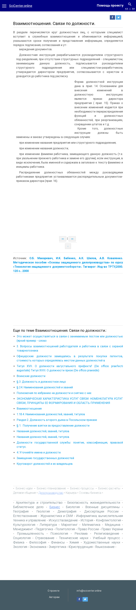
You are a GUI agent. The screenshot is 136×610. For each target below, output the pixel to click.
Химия (74, 542)
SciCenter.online (20, 6)
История (87, 520)
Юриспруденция (81, 547)
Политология (65, 529)
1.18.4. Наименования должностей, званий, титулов (51, 414)
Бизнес (54, 507)
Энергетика (57, 547)
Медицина (112, 524)
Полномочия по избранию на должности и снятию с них (54, 393)
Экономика (38, 547)
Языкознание (105, 547)
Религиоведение (106, 533)
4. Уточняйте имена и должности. (39, 452)
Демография (67, 511)
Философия (37, 542)
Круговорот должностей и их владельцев (45, 463)
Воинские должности (31, 376)
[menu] (4, 5)
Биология (73, 507)
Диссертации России (101, 511)
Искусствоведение (63, 520)
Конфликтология (108, 520)
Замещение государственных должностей (45, 458)
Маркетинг (69, 524)
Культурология (24, 524)
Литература (48, 524)
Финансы (58, 542)
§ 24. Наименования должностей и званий (45, 387)
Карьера (71, 492)
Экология (20, 547)
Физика (18, 542)
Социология (22, 538)
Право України (112, 529)
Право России (88, 529)
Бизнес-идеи (24, 488)
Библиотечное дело (28, 507)
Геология (43, 511)
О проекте (54, 590)
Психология (59, 533)
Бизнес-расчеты (109, 488)
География (21, 511)
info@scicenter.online (89, 590)
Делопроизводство (50, 492)
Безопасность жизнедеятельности (93, 502)
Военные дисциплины (102, 507)
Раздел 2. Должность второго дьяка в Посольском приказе (57, 420)
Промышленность (30, 533)
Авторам (54, 597)
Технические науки (73, 538)
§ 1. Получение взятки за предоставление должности (53, 425)
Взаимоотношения (29, 408)
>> (133, 8)
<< (126, 8)
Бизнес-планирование (51, 488)
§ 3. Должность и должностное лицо (41, 381)
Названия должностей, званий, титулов (43, 431)
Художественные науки (102, 542)
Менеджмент (23, 529)
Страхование (44, 538)
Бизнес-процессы (82, 488)
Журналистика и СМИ (56, 516)
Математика (91, 524)
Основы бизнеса (90, 492)
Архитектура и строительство (39, 502)
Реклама (81, 533)
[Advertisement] (43, 106)
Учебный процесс (106, 538)
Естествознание (25, 516)
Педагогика (44, 529)
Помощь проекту (110, 5)
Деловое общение (24, 492)
